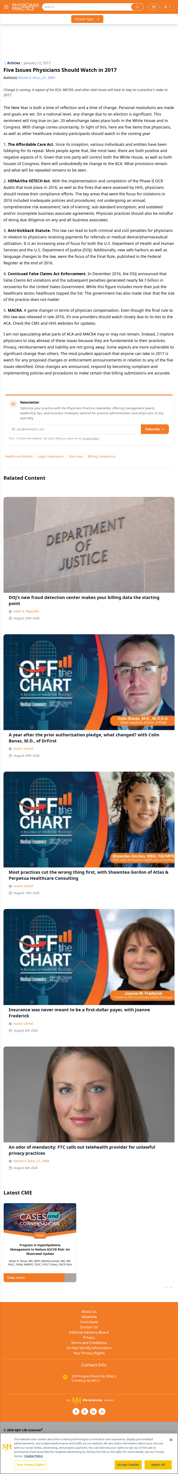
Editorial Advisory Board (89, 1332)
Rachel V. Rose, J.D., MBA (31, 1161)
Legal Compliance (51, 456)
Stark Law (76, 456)
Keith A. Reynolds (26, 611)
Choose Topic (84, 19)
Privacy (89, 1337)
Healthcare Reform (19, 456)
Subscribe (152, 429)
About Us (89, 1311)
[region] (89, 1453)
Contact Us (89, 1327)
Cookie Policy (33, 1456)
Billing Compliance (101, 456)
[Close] (171, 1440)
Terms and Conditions (89, 1342)
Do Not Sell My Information (89, 1348)
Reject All (158, 1465)
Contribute (89, 1322)
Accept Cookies (128, 1465)
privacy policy (91, 438)
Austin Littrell (23, 749)
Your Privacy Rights (89, 1353)
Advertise (89, 1316)
